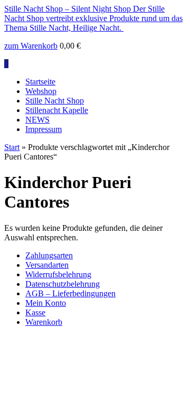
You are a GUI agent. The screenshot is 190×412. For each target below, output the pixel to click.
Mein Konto (45, 302)
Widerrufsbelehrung (58, 274)
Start (12, 147)
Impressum (43, 129)
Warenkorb (43, 321)
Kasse (35, 312)
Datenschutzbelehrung (62, 283)
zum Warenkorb (31, 45)
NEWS (37, 119)
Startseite (40, 81)
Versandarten (47, 264)
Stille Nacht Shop (54, 100)
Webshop (40, 91)
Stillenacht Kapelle (56, 110)
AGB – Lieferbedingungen (70, 293)
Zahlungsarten (49, 255)
